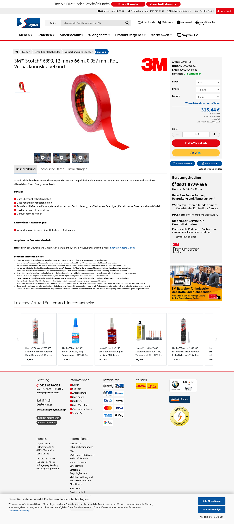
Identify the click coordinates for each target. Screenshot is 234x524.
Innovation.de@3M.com (122, 247)
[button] (177, 134)
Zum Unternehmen (82, 408)
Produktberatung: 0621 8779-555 (147, 11)
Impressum (75, 487)
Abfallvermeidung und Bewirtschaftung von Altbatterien (81, 481)
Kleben (24, 35)
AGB (72, 450)
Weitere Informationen (211, 516)
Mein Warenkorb (80, 405)
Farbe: (175, 81)
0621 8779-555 (49, 385)
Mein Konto (167, 22)
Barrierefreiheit (77, 492)
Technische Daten (51, 169)
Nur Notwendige (211, 509)
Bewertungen (77, 169)
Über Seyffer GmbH (204, 11)
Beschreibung (26, 169)
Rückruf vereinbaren (180, 11)
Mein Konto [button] (226, 11)
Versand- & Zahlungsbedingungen (81, 445)
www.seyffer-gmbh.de (47, 468)
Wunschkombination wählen (202, 103)
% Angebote (98, 35)
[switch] (188, 389)
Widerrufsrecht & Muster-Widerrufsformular (82, 456)
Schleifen (45, 35)
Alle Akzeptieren (211, 501)
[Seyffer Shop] (28, 23)
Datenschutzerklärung (19, 510)
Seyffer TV (189, 35)
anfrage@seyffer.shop (47, 465)
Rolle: (175, 128)
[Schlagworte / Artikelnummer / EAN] (127, 23)
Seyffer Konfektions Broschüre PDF (202, 214)
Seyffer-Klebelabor (186, 236)
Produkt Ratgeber (129, 35)
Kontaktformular (47, 422)
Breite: (176, 88)
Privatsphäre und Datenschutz (78, 464)
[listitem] (38, 339)
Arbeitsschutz (70, 35)
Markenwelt (160, 35)
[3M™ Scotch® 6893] (100, 111)
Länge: (176, 96)
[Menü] (195, 381)
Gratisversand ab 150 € (112, 11)
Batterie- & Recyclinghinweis (78, 471)
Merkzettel (186, 22)
